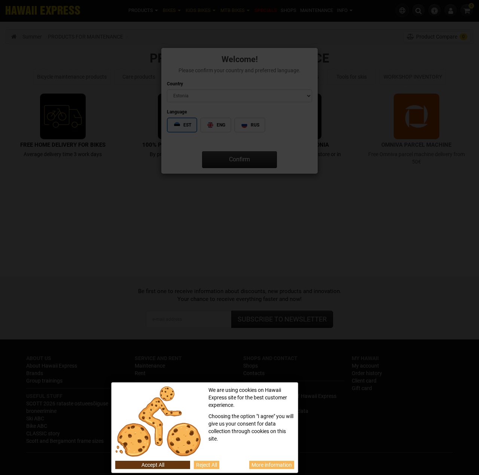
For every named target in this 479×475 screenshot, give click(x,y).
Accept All (152, 465)
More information (271, 465)
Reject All (206, 465)
